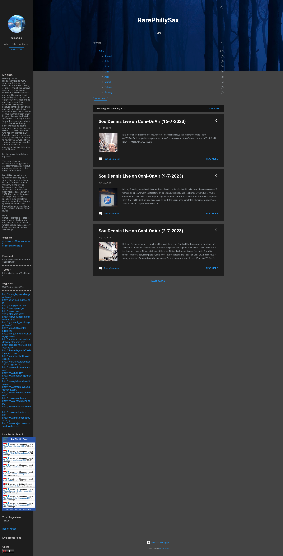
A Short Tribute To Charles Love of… (17, 453)
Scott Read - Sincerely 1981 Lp (15, 446)
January (108, 92)
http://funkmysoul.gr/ (13, 308)
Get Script (9, 509)
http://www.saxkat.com (14, 398)
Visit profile (16, 49)
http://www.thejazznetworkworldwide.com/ (16, 425)
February (109, 87)
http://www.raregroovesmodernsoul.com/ (16, 388)
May (107, 71)
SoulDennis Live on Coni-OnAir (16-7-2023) (142, 121)
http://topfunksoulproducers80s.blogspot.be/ (16, 363)
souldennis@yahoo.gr (12, 246)
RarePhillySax (158, 20)
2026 (101, 51)
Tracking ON (27, 509)
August (108, 56)
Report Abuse (9, 528)
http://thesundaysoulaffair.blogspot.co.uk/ (16, 352)
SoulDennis (16, 38)
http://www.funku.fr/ (12, 373)
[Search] (222, 8)
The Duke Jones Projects (13, 467)
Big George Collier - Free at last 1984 (17, 498)
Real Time (18, 509)
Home (158, 33)
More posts (158, 281)
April (107, 76)
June (107, 66)
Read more (212, 159)
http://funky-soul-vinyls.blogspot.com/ (13, 312)
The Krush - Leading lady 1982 (15, 460)
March (108, 82)
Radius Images (164, 548)
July (107, 61)
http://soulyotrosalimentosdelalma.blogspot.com (16, 340)
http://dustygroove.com (14, 305)
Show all (214, 108)
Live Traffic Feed (19, 439)
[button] (216, 121)
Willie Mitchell (8, 481)
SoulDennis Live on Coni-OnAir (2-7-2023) (141, 230)
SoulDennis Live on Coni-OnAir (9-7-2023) (141, 176)
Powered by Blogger (160, 542)
